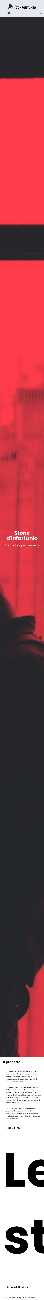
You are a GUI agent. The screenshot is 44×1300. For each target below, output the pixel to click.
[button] (9, 13)
